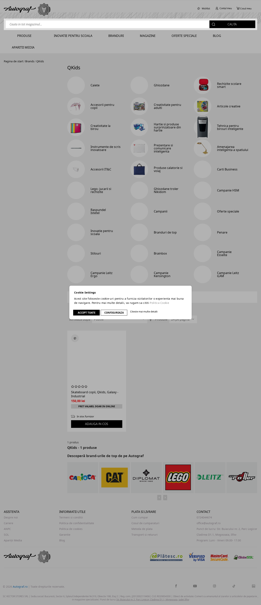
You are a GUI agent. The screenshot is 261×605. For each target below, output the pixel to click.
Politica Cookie (159, 303)
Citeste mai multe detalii (143, 311)
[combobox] (130, 24)
